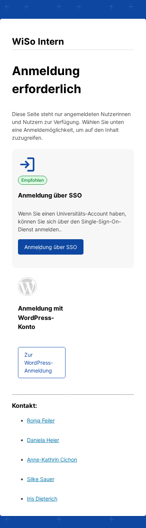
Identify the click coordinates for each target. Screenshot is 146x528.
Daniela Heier (43, 440)
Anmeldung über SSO (50, 247)
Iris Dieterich (42, 498)
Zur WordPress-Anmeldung (38, 362)
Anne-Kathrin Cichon (52, 459)
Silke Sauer (40, 479)
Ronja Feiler (41, 420)
